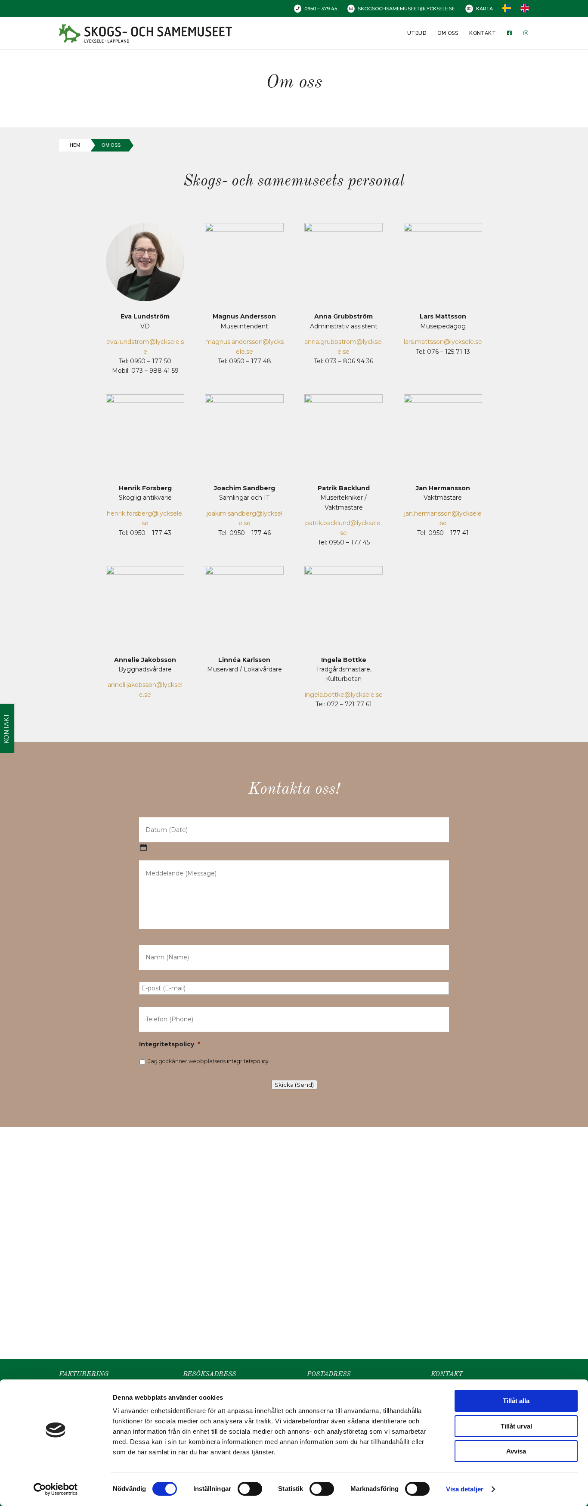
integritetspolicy (248, 1061)
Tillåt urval (516, 1426)
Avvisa (516, 1451)
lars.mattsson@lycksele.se (443, 342)
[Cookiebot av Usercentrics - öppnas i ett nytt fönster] (55, 1489)
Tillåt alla (516, 1400)
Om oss (447, 33)
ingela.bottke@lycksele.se (344, 695)
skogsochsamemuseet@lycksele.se (406, 9)
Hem (75, 145)
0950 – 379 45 (320, 9)
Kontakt (482, 33)
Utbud (416, 33)
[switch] (250, 1489)
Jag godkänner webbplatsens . (209, 1061)
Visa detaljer (464, 1489)
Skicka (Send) (294, 1084)
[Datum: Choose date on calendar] (143, 847)
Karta (484, 9)
